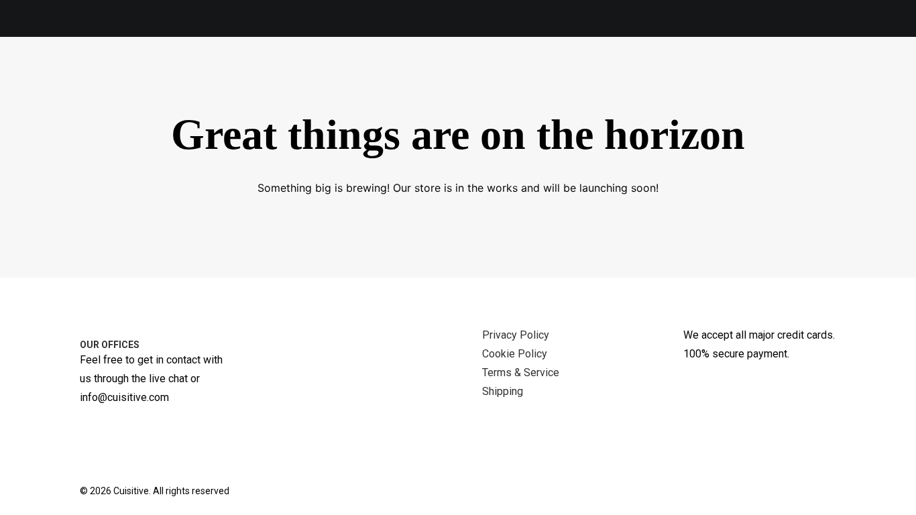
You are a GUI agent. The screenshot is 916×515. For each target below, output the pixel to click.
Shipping (502, 391)
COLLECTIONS (492, 71)
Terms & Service (520, 372)
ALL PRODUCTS (123, 72)
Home (740, 71)
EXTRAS (402, 71)
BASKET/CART (639, 71)
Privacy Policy (515, 335)
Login (791, 71)
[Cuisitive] (42, 72)
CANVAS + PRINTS (229, 71)
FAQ (571, 71)
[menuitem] (116, 72)
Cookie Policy (514, 353)
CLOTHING (322, 71)
